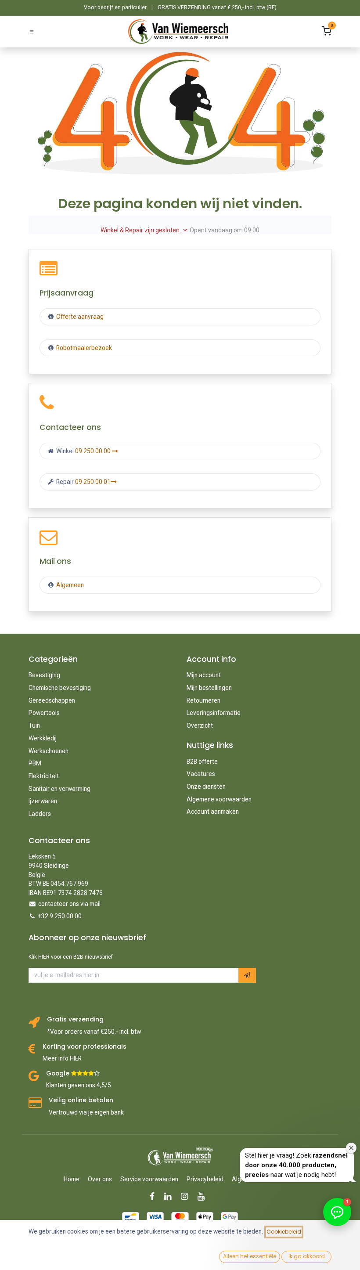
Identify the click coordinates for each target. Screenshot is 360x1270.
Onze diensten (206, 786)
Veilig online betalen (81, 1100)
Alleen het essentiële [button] (249, 1256)
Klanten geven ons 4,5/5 (78, 1085)
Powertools (44, 712)
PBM (35, 763)
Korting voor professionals (84, 1047)
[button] (247, 975)
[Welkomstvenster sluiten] (351, 1148)
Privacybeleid (205, 1179)
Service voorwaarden (149, 1179)
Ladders (40, 813)
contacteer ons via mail (69, 903)
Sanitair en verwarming (59, 788)
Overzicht (200, 725)
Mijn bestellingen (209, 687)
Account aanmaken (213, 811)
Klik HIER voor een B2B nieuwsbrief (71, 957)
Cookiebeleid (283, 1231)
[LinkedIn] (170, 1196)
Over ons (100, 1179)
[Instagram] (187, 1196)
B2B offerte (202, 761)
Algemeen (70, 584)
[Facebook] (155, 1196)
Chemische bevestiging (60, 687)
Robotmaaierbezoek (83, 347)
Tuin (34, 725)
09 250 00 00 (93, 451)
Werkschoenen (48, 750)
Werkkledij (43, 738)
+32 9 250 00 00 (60, 916)
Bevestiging (44, 674)
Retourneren (203, 700)
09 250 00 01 (93, 481)
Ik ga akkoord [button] (306, 1256)
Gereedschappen (52, 700)
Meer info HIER (62, 1058)
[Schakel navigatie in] (32, 31)
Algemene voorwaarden (219, 799)
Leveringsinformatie (214, 712)
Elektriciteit (44, 775)
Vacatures (201, 773)
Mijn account (204, 674)
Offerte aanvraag (79, 316)
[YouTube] (204, 1196)
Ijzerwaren (43, 801)
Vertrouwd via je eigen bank (86, 1112)
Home (71, 1179)
